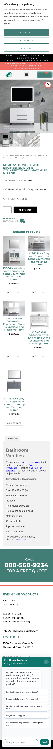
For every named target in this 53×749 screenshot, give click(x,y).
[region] (26, 27)
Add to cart (25, 210)
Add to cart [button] (14, 292)
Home (5, 155)
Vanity (11, 155)
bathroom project (31, 462)
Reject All (26, 48)
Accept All (26, 32)
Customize (26, 40)
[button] (26, 74)
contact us (20, 539)
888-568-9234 (26, 565)
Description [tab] (12, 438)
